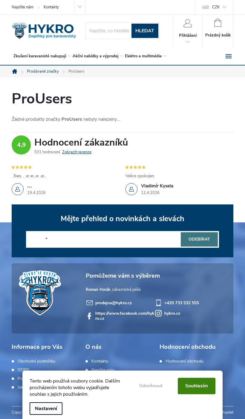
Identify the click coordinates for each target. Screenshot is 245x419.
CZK (216, 7)
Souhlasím (196, 386)
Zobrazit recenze (76, 152)
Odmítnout (151, 386)
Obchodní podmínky (36, 361)
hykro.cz (172, 313)
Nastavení (46, 408)
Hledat (144, 30)
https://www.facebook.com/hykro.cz (124, 316)
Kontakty (51, 7)
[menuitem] (41, 56)
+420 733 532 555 (181, 303)
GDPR (23, 370)
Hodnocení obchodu (184, 361)
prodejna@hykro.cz (113, 303)
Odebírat (199, 239)
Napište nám (22, 7)
